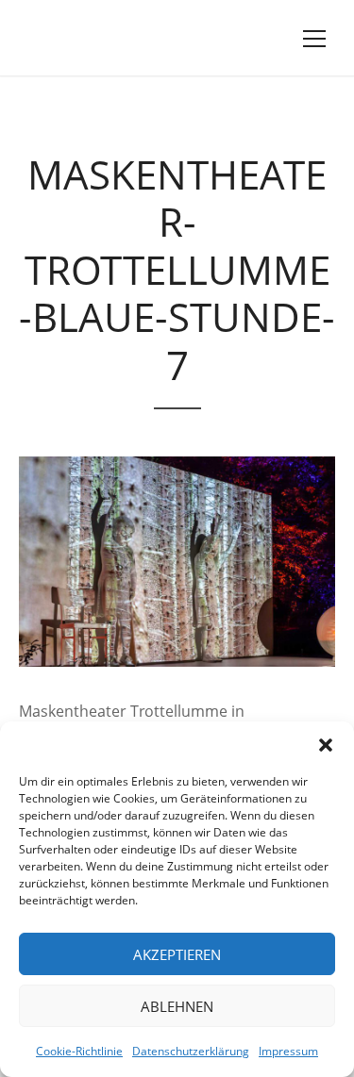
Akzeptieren (177, 954)
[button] (325, 745)
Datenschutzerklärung (190, 1051)
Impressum (288, 1051)
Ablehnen (177, 1006)
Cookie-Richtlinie (79, 1051)
